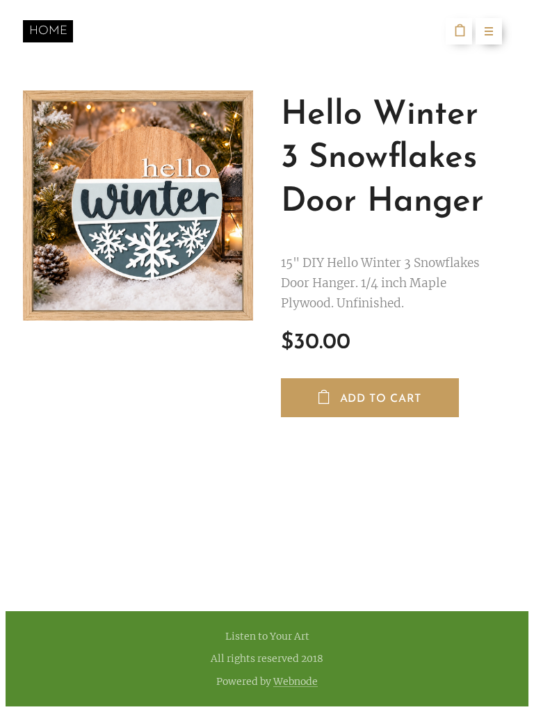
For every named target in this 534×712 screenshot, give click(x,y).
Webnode (295, 681)
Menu (489, 31)
